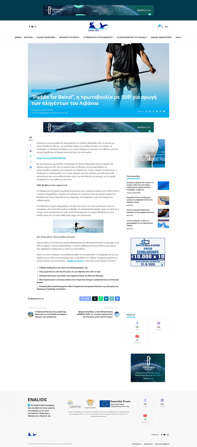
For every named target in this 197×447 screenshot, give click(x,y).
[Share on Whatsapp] (153, 111)
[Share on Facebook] (146, 111)
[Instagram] (35, 26)
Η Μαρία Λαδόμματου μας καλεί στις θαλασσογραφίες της (63, 268)
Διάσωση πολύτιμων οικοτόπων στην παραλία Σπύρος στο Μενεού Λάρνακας (71, 276)
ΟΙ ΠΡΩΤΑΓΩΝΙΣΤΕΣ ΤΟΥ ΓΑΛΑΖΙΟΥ (44, 91)
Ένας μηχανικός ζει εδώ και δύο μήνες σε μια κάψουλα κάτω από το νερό (70, 272)
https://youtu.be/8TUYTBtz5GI (51, 158)
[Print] (164, 111)
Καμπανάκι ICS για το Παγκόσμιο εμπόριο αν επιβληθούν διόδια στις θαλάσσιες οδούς (140, 200)
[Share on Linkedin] (157, 111)
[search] (162, 27)
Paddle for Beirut (75, 261)
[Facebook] (29, 26)
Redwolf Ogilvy (67, 444)
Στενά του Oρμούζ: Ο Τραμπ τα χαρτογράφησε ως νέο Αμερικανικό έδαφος (140, 223)
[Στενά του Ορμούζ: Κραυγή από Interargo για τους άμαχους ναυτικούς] (163, 213)
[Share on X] (150, 111)
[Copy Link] (160, 111)
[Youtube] (137, 339)
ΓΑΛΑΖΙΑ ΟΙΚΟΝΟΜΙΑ (134, 193)
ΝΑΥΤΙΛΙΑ (130, 205)
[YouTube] (32, 26)
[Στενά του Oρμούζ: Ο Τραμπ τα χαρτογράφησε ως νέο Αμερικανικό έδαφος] (163, 224)
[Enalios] (98, 26)
